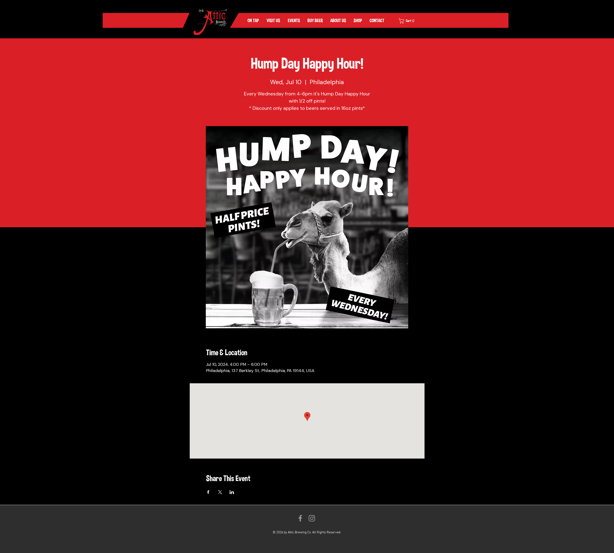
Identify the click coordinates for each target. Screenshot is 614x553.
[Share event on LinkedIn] (232, 492)
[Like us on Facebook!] (300, 518)
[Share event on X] (220, 492)
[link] (410, 20)
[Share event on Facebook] (208, 492)
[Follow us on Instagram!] (311, 518)
